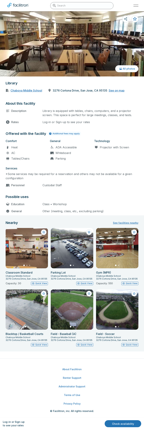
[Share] (125, 18)
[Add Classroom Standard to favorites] (44, 232)
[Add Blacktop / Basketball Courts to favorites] (44, 293)
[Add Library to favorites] (134, 18)
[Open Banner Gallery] (72, 43)
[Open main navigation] (135, 5)
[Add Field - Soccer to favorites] (134, 293)
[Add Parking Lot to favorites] (89, 232)
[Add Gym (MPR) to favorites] (134, 232)
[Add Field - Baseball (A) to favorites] (89, 293)
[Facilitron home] (18, 8)
